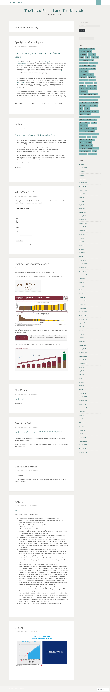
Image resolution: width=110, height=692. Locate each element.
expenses (82, 85)
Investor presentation (21, 670)
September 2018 (83, 452)
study (94, 137)
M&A (81, 108)
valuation (83, 148)
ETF (95, 83)
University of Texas (86, 145)
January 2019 (82, 437)
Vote (19, 240)
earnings (93, 80)
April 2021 (81, 337)
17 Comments (34, 427)
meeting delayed (85, 111)
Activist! (91, 48)
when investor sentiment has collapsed (54, 71)
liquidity (82, 105)
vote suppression (85, 151)
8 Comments (34, 268)
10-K (81, 48)
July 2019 (81, 415)
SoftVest (82, 137)
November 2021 (83, 312)
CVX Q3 (19, 627)
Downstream (84, 80)
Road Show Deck (23, 423)
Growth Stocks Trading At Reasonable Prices (35, 135)
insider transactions (86, 100)
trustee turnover (85, 142)
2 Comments (33, 631)
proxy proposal (84, 122)
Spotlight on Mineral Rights (29, 42)
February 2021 (82, 345)
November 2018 (83, 445)
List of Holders (92, 105)
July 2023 (81, 238)
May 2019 (81, 422)
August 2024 (82, 193)
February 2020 (82, 389)
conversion (95, 57)
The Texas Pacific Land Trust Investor (55, 10)
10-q (85, 48)
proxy (94, 119)
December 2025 (83, 168)
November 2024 (83, 182)
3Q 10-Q (19, 501)
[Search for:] (86, 39)
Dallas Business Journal (88, 68)
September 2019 (83, 408)
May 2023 (81, 245)
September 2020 (83, 363)
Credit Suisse (93, 63)
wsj (90, 154)
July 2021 (81, 326)
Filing (16, 510)
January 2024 (82, 216)
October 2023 (82, 227)
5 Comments (34, 46)
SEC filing (91, 131)
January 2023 (82, 260)
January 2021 (82, 349)
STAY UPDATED (83, 23)
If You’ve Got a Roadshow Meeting (32, 263)
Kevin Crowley (93, 102)
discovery (92, 77)
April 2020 (81, 382)
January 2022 (82, 304)
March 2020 (82, 385)
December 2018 (83, 441)
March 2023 (82, 252)
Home (13, 2)
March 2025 (82, 175)
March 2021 (82, 341)
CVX (94, 65)
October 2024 (82, 186)
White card (83, 154)
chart (81, 57)
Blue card (92, 54)
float (89, 85)
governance (83, 91)
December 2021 (83, 308)
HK (92, 97)
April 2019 (81, 426)
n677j (92, 117)
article (89, 51)
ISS (96, 100)
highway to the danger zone (88, 94)
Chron (87, 57)
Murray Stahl (84, 117)
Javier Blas (83, 102)
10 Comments (34, 470)
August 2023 (82, 234)
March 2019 (82, 430)
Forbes (18, 124)
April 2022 (81, 293)
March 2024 (82, 208)
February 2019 (82, 433)
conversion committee (86, 60)
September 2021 (83, 319)
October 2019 (82, 404)
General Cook (84, 88)
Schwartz (83, 131)
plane (89, 119)
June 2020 (81, 374)
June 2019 (81, 419)
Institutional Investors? (26, 466)
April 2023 (81, 249)
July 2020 (81, 371)
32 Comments (34, 196)
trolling (92, 139)
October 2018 (82, 448)
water (94, 151)
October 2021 (82, 315)
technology (83, 139)
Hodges (97, 97)
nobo (97, 117)
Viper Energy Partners (48, 62)
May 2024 (81, 204)
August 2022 (82, 278)
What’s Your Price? (24, 192)
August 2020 (82, 367)
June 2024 (81, 201)
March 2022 (82, 297)
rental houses (21, 82)
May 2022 (81, 289)
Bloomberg (83, 54)
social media (94, 134)
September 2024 (83, 190)
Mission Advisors (85, 114)
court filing (83, 63)
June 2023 (81, 241)
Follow (82, 30)
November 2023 (83, 223)
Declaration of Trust (86, 74)
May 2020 (81, 378)
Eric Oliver (89, 83)
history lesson (84, 97)
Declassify (83, 77)
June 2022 (81, 286)
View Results (23, 244)
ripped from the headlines (88, 128)
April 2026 (81, 164)
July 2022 (81, 282)
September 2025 (83, 171)
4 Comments (34, 394)
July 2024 (81, 197)
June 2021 (81, 330)
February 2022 (82, 301)
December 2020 (83, 352)
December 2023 (83, 219)
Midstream (95, 111)
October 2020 (82, 360)
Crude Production (85, 65)
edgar (82, 83)
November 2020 (83, 356)
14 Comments (34, 505)
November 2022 (83, 267)
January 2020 (82, 393)
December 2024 (83, 179)
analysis (82, 51)
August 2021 (82, 323)
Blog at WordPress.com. (16, 688)
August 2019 (82, 411)
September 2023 (83, 230)
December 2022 (83, 264)
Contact (20, 2)
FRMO (94, 85)
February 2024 (82, 212)
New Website (21, 390)
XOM (94, 154)
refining (94, 122)
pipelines (82, 119)
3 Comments (34, 128)
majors (86, 108)
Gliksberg (93, 88)
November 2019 (83, 400)
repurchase (83, 125)
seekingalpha (84, 134)
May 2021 (81, 334)
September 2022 (83, 275)
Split (88, 137)
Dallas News (84, 71)
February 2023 (82, 256)
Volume (90, 148)
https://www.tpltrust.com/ (22, 399)
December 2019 (83, 397)
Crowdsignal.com (30, 244)
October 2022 (82, 271)
